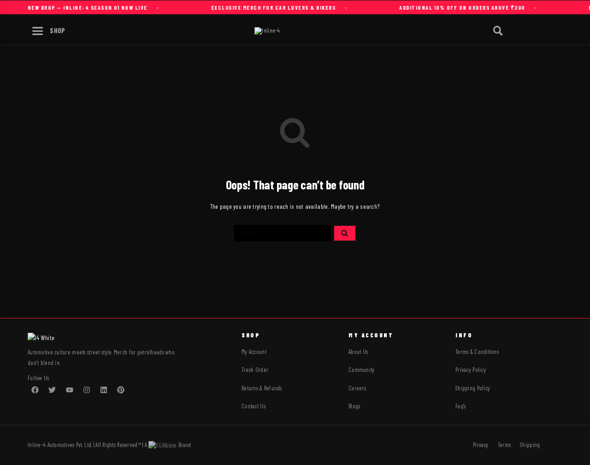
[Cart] (563, 29)
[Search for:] (282, 233)
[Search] (498, 31)
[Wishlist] (541, 30)
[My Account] (520, 31)
